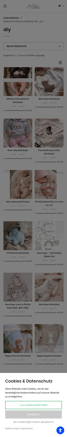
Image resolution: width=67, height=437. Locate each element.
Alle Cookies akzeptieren (33, 405)
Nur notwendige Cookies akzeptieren (33, 421)
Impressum (26, 428)
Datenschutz (12, 428)
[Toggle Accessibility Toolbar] (60, 430)
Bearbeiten (33, 414)
